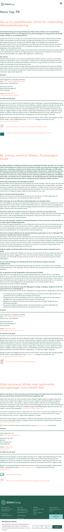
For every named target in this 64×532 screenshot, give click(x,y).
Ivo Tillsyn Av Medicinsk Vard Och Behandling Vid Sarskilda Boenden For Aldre (28, 133)
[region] (32, 525)
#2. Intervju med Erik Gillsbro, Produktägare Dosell (29, 157)
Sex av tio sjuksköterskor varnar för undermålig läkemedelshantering (31, 23)
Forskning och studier (38, 509)
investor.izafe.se (5, 449)
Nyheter (35, 510)
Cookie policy (20, 518)
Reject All (47, 527)
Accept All (57, 527)
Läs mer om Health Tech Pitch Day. (10, 422)
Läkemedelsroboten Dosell (13, 474)
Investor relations (37, 512)
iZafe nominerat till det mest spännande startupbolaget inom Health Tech (27, 385)
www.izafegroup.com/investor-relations (12, 330)
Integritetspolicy (21, 515)
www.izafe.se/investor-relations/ (10, 95)
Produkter (35, 507)
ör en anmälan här (42, 425)
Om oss (35, 514)
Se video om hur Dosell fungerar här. (32, 408)
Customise (36, 527)
